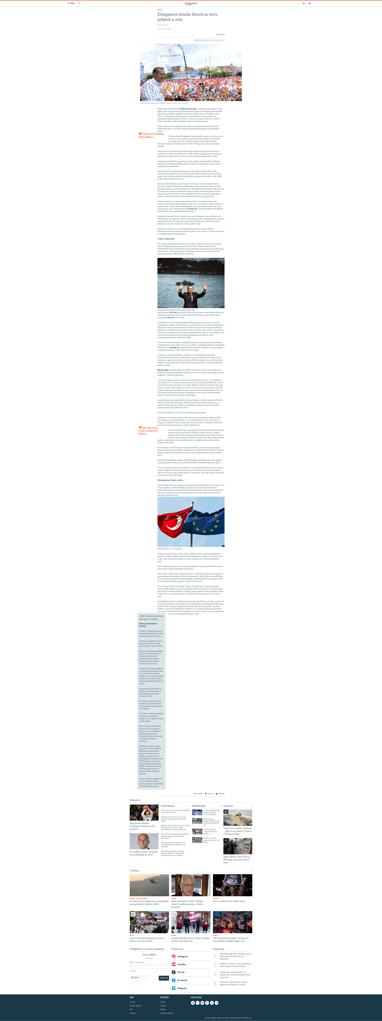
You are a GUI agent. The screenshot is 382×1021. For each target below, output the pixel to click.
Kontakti (133, 1013)
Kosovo (216, 899)
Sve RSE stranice (135, 1006)
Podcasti (228, 806)
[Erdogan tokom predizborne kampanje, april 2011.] (191, 308)
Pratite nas (164, 978)
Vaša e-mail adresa (137, 962)
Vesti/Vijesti (168, 806)
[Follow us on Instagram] (207, 1003)
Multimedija (199, 806)
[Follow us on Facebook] (193, 1003)
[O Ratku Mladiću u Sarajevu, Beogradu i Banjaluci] (197, 831)
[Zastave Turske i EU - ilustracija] (191, 546)
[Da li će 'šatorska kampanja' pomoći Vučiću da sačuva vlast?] (149, 922)
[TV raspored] (216, 1003)
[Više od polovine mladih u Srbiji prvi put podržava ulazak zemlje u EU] (232, 922)
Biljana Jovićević (162, 25)
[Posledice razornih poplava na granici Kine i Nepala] (197, 840)
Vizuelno (163, 1006)
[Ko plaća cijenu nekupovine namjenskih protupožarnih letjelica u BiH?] (149, 885)
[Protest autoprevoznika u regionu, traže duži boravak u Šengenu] (197, 812)
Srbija (173, 899)
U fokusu (134, 870)
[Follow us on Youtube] (202, 1003)
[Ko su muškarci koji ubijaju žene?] (232, 885)
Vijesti (162, 1002)
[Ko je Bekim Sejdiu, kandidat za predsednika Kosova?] (144, 841)
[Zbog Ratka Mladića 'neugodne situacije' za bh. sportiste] (144, 813)
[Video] (310, 3)
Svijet (159, 10)
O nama (132, 1002)
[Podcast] (304, 3)
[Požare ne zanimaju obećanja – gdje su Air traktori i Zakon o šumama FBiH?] (237, 818)
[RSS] (212, 1003)
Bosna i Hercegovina (138, 899)
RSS (131, 1009)
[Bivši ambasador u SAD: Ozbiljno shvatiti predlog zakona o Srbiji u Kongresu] (191, 885)
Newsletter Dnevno (166, 1013)
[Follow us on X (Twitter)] (197, 1003)
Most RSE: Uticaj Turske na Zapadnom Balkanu (148, 431)
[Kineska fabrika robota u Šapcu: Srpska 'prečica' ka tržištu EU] (191, 922)
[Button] (221, 34)
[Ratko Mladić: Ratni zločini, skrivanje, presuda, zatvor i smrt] (237, 846)
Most (132, 935)
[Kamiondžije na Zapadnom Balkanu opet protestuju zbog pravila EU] (197, 821)
